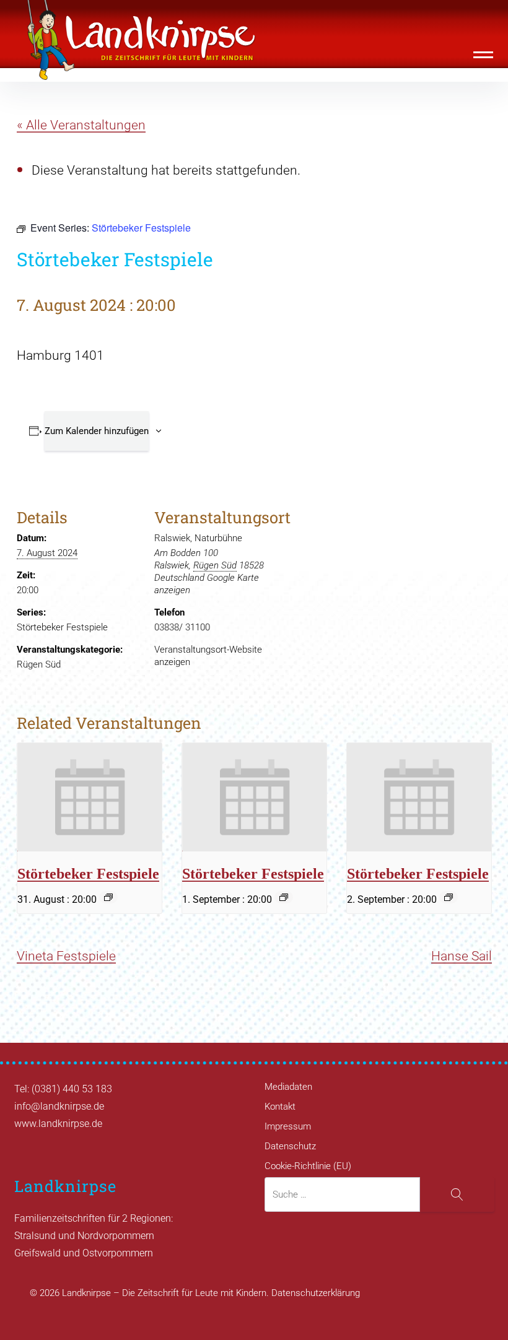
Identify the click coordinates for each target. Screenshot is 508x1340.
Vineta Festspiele (66, 956)
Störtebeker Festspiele (62, 627)
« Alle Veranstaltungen (81, 125)
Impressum (288, 1126)
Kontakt (280, 1106)
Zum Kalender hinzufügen (97, 431)
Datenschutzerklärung (315, 1293)
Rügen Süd (39, 664)
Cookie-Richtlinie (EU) (308, 1166)
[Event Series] (108, 897)
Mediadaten (288, 1086)
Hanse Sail (461, 956)
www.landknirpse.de (58, 1123)
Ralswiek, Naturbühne (198, 538)
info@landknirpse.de (59, 1106)
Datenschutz (290, 1146)
